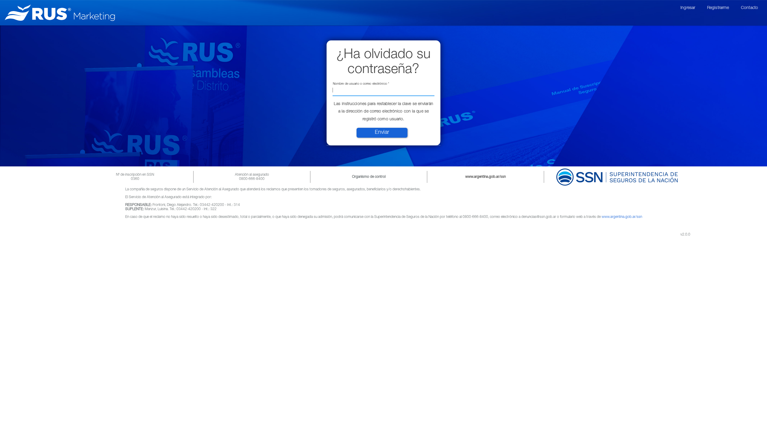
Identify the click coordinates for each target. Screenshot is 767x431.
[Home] (62, 12)
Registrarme (718, 8)
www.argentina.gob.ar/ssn (622, 217)
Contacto (749, 8)
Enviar (382, 132)
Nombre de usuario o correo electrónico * (361, 84)
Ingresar (687, 8)
